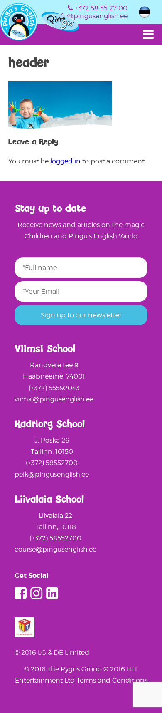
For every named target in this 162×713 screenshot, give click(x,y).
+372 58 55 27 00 (101, 8)
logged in (65, 161)
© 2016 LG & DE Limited (52, 652)
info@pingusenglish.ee (91, 16)
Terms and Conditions (111, 680)
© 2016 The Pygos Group (63, 669)
